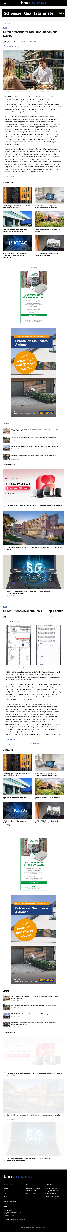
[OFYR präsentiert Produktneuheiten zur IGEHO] (33, 70)
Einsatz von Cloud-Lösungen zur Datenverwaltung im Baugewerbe (46, 207)
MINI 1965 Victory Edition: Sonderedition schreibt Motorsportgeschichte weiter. (34, 446)
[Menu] (5, 3)
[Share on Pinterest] (10, 46)
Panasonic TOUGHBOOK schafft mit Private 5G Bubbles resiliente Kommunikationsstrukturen (28, 592)
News (5, 27)
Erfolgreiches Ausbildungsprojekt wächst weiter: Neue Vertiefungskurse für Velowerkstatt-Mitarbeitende (33, 456)
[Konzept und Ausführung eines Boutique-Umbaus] (49, 219)
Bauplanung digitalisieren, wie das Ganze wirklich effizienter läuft (16, 207)
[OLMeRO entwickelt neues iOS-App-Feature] (33, 645)
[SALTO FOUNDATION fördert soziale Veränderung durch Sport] (49, 243)
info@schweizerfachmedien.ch (16, 1219)
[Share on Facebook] (4, 46)
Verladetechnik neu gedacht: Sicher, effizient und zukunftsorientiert (15, 230)
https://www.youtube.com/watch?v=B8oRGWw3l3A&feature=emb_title (29, 744)
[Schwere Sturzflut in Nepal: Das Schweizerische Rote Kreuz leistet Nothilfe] (6, 440)
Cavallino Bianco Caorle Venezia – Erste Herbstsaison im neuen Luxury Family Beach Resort (34, 548)
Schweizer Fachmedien (14, 42)
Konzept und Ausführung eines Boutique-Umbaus (48, 230)
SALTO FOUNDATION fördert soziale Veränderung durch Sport (46, 254)
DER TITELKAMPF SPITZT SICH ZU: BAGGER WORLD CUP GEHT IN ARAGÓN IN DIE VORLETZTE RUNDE (34, 429)
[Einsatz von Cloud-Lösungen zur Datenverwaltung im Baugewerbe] (49, 195)
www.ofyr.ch (9, 176)
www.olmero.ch (10, 739)
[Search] (62, 3)
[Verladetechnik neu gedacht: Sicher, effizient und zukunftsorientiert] (17, 219)
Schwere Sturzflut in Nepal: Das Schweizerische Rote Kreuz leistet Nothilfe (33, 437)
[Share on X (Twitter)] (7, 46)
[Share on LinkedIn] (12, 46)
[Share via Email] (15, 46)
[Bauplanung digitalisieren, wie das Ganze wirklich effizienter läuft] (17, 195)
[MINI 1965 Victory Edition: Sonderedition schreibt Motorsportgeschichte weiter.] (6, 448)
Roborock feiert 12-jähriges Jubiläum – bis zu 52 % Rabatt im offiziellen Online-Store (34, 506)
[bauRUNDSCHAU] (33, 2)
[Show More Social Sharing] (18, 46)
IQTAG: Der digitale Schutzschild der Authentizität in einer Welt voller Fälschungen (15, 255)
